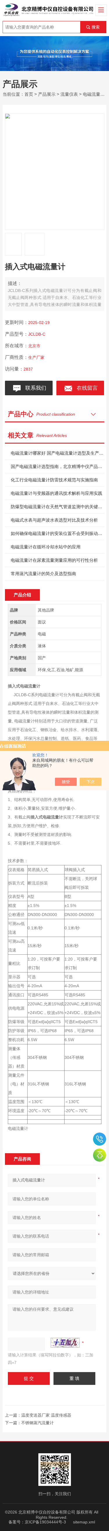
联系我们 (34, 388)
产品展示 (47, 94)
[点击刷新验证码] (65, 1343)
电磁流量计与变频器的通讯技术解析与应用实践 (56, 493)
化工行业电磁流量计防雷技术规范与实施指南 (54, 479)
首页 (28, 94)
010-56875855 (99, 1139)
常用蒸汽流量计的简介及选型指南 (43, 573)
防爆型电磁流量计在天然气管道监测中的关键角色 (57, 506)
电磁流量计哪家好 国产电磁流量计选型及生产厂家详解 (57, 453)
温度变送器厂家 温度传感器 (46, 1415)
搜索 (96, 27)
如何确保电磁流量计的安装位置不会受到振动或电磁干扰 (57, 533)
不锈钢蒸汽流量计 (37, 1422)
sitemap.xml (84, 1522)
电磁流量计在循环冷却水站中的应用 (46, 546)
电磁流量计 (94, 94)
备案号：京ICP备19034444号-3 (37, 1522)
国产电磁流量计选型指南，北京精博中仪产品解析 (57, 466)
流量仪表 (69, 94)
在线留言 (86, 388)
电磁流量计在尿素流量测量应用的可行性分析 (54, 560)
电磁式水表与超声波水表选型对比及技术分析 (54, 520)
